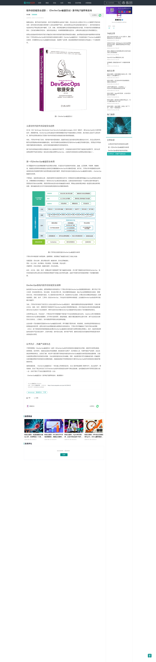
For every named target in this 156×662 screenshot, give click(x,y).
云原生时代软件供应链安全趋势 (118, 144)
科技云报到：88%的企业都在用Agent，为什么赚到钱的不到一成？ (119, 100)
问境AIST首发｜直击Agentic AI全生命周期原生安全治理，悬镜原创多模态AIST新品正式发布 (119, 44)
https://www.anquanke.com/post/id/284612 (59, 385)
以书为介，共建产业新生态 (116, 154)
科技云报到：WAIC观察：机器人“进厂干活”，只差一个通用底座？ (118, 107)
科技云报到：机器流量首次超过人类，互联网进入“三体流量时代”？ (119, 74)
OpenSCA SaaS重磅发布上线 (115, 57)
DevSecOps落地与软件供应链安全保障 (119, 150)
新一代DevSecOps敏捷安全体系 (118, 147)
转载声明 (37, 385)
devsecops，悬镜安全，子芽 (37, 392)
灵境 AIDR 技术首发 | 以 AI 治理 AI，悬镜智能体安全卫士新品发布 (118, 37)
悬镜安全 (118, 20)
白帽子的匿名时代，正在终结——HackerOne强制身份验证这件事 (116, 87)
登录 (63, 454)
